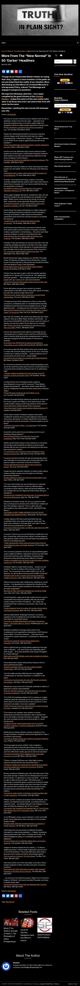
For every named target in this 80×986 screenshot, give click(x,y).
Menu (4, 43)
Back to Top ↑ (73, 984)
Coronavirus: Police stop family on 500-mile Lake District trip (24, 528)
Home (4, 51)
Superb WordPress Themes (49, 984)
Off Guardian (11, 114)
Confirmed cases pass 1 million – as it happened (20, 425)
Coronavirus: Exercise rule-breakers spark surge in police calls (25, 282)
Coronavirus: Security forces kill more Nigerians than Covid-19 (25, 884)
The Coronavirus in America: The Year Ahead (19, 856)
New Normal (10, 902)
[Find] (75, 61)
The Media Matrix (20, 51)
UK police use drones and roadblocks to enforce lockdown (24, 160)
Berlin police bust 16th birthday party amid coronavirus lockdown (26, 656)
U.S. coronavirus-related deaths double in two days (21, 251)
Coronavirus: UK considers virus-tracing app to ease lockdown (25, 358)
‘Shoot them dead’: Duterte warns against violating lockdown (24, 408)
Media (10, 51)
